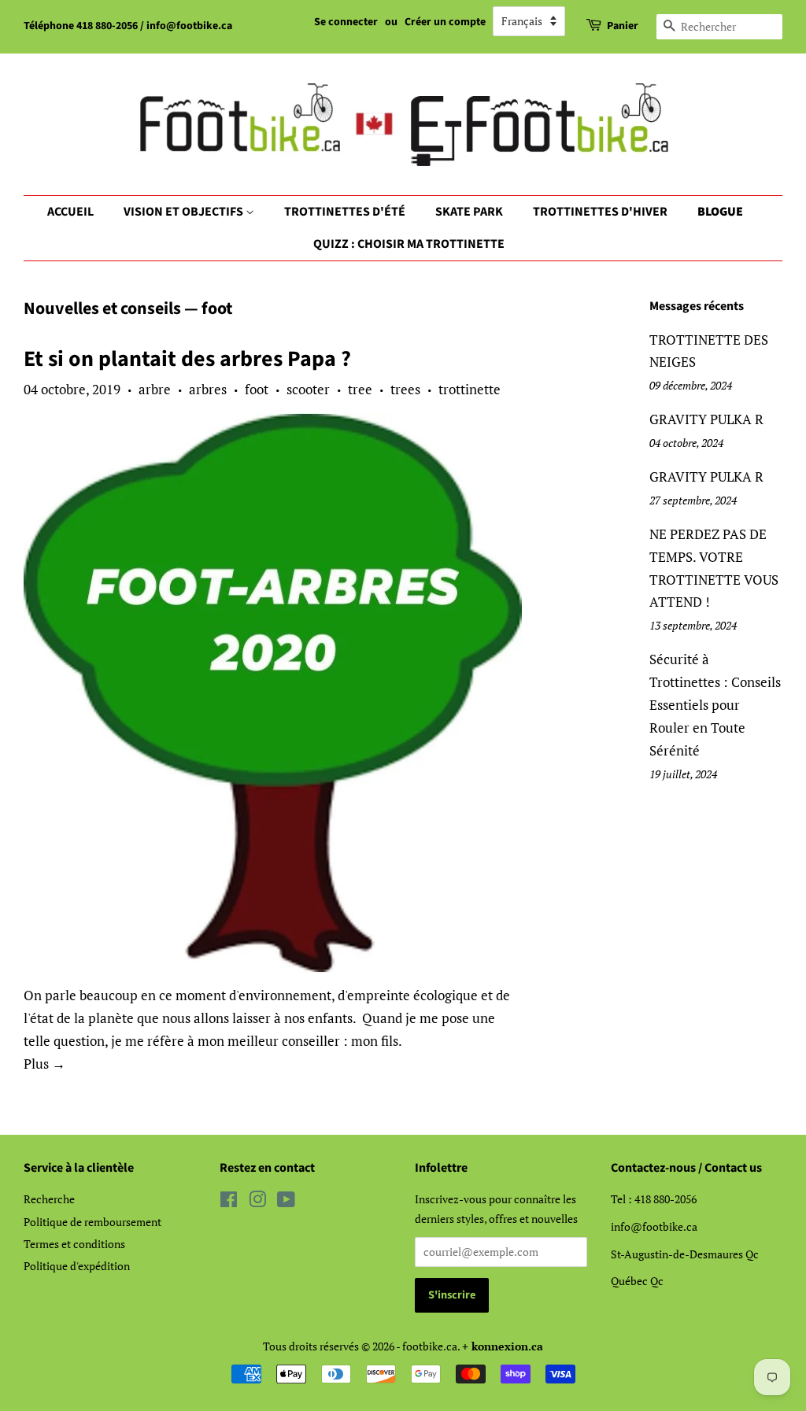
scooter (308, 389)
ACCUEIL (70, 211)
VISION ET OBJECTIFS (185, 211)
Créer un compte (445, 22)
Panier (622, 26)
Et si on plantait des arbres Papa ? (187, 359)
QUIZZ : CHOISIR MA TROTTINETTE (409, 244)
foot (256, 389)
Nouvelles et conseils (102, 308)
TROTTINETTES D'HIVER (600, 211)
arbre (155, 389)
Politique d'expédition (77, 1265)
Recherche (49, 1198)
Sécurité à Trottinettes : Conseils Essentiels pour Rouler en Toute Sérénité (715, 704)
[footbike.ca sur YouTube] (286, 1202)
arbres (208, 389)
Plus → (44, 1064)
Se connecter (346, 22)
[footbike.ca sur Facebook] (229, 1202)
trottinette (469, 389)
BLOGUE (720, 211)
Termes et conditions (74, 1243)
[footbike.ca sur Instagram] (257, 1202)
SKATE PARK (469, 211)
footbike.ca (429, 1346)
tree (360, 389)
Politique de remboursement (92, 1221)
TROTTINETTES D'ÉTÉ (344, 211)
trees (405, 389)
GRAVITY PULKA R (706, 419)
